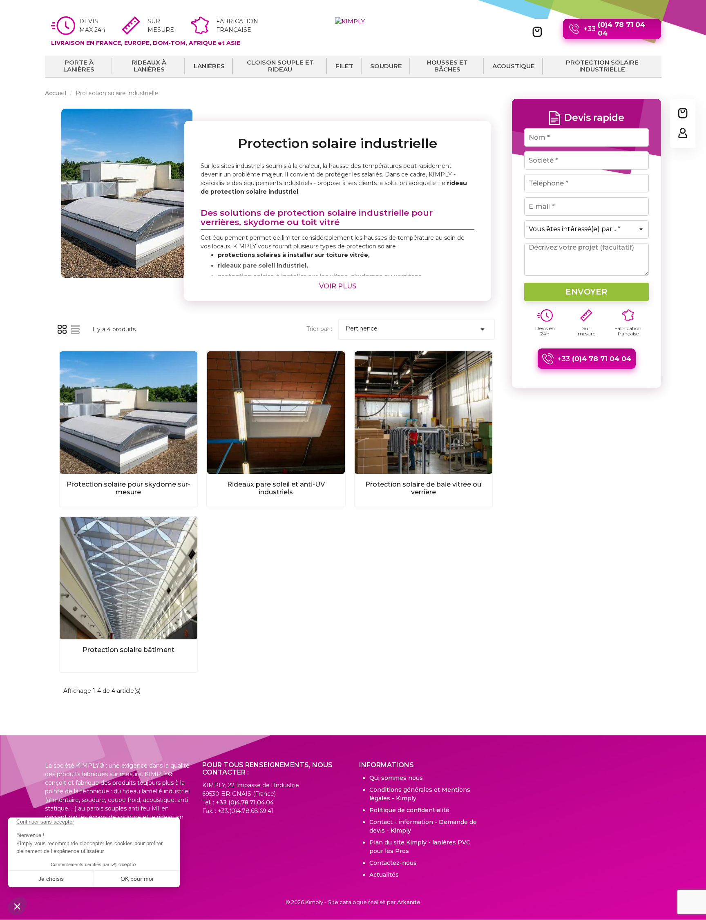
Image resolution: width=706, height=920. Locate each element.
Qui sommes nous (396, 778)
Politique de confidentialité (409, 810)
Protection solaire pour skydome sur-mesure (128, 488)
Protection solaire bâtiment (128, 650)
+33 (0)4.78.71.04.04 (245, 802)
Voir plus (337, 286)
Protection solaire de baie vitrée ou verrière (423, 488)
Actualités (384, 874)
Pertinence (416, 329)
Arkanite (408, 902)
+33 (614, 28)
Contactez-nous (393, 862)
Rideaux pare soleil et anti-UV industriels (276, 488)
